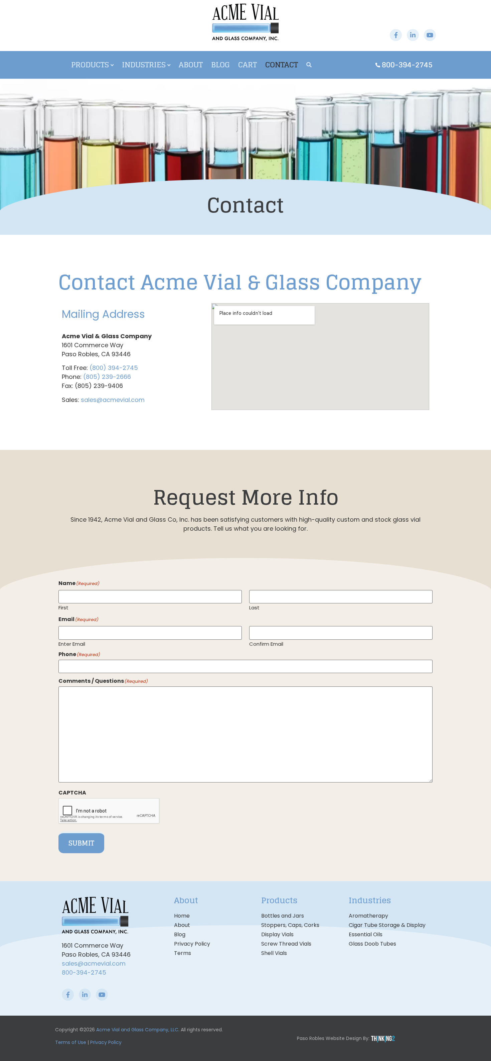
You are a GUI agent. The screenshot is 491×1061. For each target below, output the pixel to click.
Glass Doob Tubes (372, 944)
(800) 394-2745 (114, 368)
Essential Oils (365, 934)
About (191, 64)
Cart (247, 64)
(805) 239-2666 (107, 377)
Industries (144, 64)
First (63, 607)
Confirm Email (266, 643)
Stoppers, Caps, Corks (290, 925)
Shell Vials (274, 953)
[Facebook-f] (396, 35)
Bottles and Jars (282, 916)
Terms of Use (70, 1042)
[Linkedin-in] (413, 35)
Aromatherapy (368, 916)
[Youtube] (430, 35)
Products (90, 64)
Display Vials (277, 934)
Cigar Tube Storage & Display (387, 925)
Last (254, 607)
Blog (220, 64)
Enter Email (71, 643)
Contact (281, 64)
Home (182, 916)
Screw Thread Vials (286, 944)
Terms (182, 953)
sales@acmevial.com (113, 400)
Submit (81, 843)
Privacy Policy (192, 944)
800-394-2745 (84, 972)
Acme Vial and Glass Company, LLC (137, 1029)
